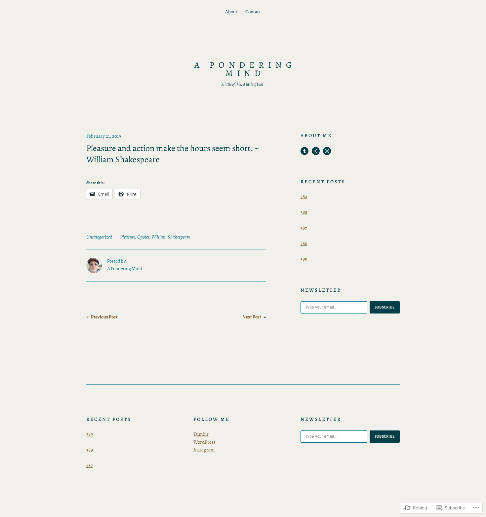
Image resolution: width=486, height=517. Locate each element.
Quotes (143, 237)
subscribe (385, 307)
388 (304, 212)
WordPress (204, 442)
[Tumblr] (304, 151)
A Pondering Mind (245, 69)
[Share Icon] (316, 151)
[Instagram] (327, 151)
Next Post (251, 316)
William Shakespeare (170, 237)
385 (304, 259)
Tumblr (201, 434)
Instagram (204, 449)
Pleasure (127, 237)
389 (304, 196)
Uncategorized (99, 237)
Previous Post (104, 316)
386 (304, 243)
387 (304, 228)
